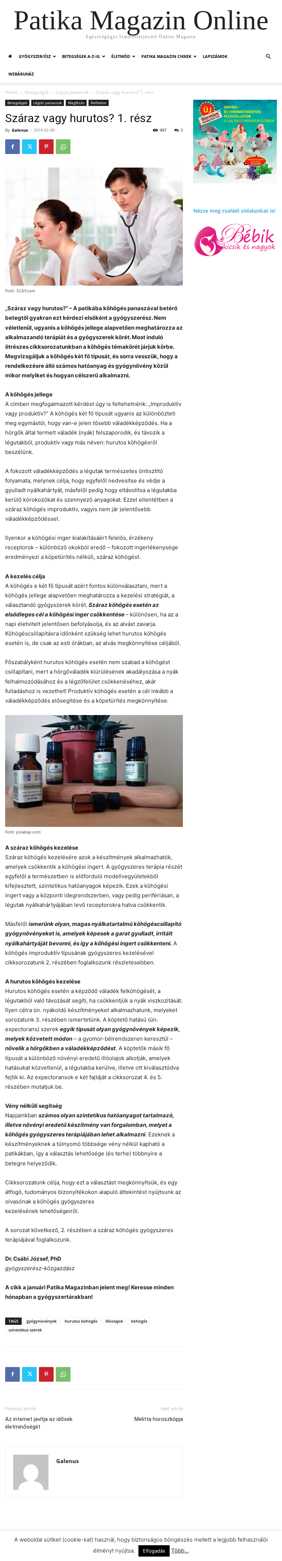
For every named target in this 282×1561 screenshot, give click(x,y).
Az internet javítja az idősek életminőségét (38, 1423)
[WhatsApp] (63, 146)
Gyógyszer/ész (35, 56)
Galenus (20, 130)
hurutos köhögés (81, 1321)
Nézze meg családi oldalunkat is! (234, 210)
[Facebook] (12, 146)
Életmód (120, 56)
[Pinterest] (46, 146)
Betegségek (37, 92)
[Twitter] (29, 146)
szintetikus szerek (25, 1330)
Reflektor (98, 102)
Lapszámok (215, 56)
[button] (268, 56)
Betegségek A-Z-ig (81, 56)
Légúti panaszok (72, 92)
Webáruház (21, 74)
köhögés (139, 1321)
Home (11, 92)
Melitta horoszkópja (158, 1419)
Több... (180, 1550)
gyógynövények (41, 1321)
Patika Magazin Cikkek (166, 56)
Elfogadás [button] (154, 1551)
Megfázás (76, 102)
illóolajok (114, 1321)
